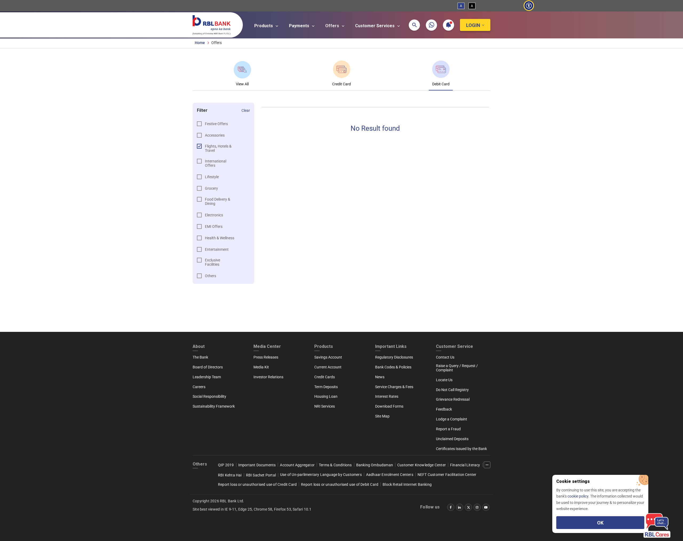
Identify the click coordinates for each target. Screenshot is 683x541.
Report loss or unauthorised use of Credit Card (257, 484)
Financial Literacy (465, 465)
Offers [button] (332, 25)
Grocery (211, 188)
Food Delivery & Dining (217, 201)
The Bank (200, 357)
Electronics (214, 215)
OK (600, 523)
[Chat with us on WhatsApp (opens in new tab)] (431, 25)
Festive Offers (216, 124)
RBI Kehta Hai (230, 475)
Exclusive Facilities (212, 262)
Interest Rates (386, 396)
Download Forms (389, 406)
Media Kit (261, 367)
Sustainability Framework (214, 406)
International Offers (215, 163)
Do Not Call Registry (452, 390)
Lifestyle (212, 177)
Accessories (215, 135)
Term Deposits (326, 387)
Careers (199, 387)
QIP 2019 (226, 465)
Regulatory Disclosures (394, 357)
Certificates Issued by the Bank (461, 449)
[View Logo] (214, 24)
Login (473, 25)
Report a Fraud (448, 429)
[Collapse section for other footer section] (487, 465)
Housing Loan (325, 396)
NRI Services (324, 406)
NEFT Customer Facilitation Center (447, 474)
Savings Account (328, 357)
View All (242, 84)
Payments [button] (299, 25)
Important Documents (257, 465)
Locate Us (444, 380)
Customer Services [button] (375, 25)
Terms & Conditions (335, 465)
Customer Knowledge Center (421, 465)
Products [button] (264, 25)
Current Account (328, 367)
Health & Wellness (219, 238)
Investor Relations (268, 377)
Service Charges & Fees (394, 387)
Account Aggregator (297, 465)
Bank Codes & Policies (393, 367)
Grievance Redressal (453, 399)
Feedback (444, 409)
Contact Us (445, 357)
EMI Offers (214, 226)
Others (210, 276)
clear (245, 110)
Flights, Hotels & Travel (218, 148)
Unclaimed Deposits (452, 439)
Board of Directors (208, 367)
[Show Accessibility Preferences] (528, 5)
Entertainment (217, 249)
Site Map (382, 416)
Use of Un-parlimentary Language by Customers (321, 474)
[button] (414, 25)
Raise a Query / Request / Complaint (457, 368)
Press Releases (265, 357)
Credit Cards (324, 377)
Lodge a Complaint (451, 419)
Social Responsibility (209, 396)
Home (200, 43)
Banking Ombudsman (374, 465)
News (379, 377)
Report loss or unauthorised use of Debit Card (339, 484)
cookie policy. (578, 496)
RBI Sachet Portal (261, 475)
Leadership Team (207, 377)
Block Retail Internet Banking (407, 484)
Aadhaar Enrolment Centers (389, 474)
